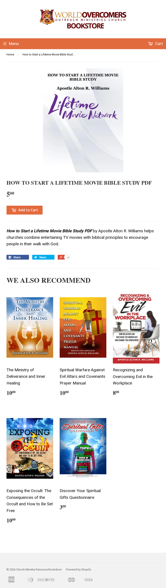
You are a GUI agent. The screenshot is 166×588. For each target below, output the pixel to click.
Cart (158, 43)
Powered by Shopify (78, 569)
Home (10, 54)
